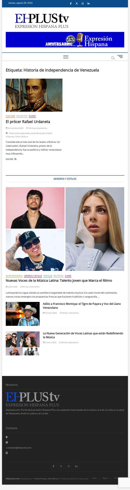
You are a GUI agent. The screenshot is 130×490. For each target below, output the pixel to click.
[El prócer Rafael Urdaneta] (34, 95)
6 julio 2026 (12, 287)
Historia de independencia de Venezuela (27, 133)
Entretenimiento (14, 276)
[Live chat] (7, 452)
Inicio (94, 478)
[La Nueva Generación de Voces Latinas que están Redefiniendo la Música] (23, 343)
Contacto (118, 478)
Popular (48, 276)
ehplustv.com (13, 478)
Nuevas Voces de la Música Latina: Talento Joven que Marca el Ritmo (59, 280)
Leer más (13, 159)
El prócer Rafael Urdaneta (28, 121)
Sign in (105, 478)
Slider (32, 116)
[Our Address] (7, 437)
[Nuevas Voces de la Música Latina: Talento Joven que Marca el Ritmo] (65, 229)
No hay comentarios (37, 128)
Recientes (21, 116)
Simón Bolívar (21, 136)
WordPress (53, 478)
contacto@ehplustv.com (18, 447)
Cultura (10, 116)
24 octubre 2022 (15, 128)
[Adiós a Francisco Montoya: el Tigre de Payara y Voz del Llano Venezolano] (23, 314)
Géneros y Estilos (33, 276)
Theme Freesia (40, 478)
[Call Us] (7, 442)
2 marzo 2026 (50, 342)
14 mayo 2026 (51, 313)
